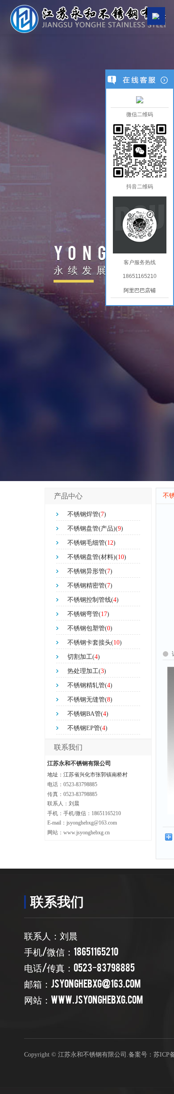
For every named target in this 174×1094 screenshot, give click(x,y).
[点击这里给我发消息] (139, 99)
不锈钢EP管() (87, 728)
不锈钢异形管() (89, 571)
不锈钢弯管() (88, 614)
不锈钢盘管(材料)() (96, 557)
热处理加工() (86, 671)
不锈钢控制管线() (93, 599)
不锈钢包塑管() (89, 628)
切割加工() (83, 656)
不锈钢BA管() (87, 713)
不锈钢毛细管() (91, 542)
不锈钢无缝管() (89, 699)
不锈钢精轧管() (89, 685)
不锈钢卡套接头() (94, 642)
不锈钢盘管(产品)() (95, 528)
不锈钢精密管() (89, 585)
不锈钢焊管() (86, 514)
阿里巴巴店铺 (140, 290)
